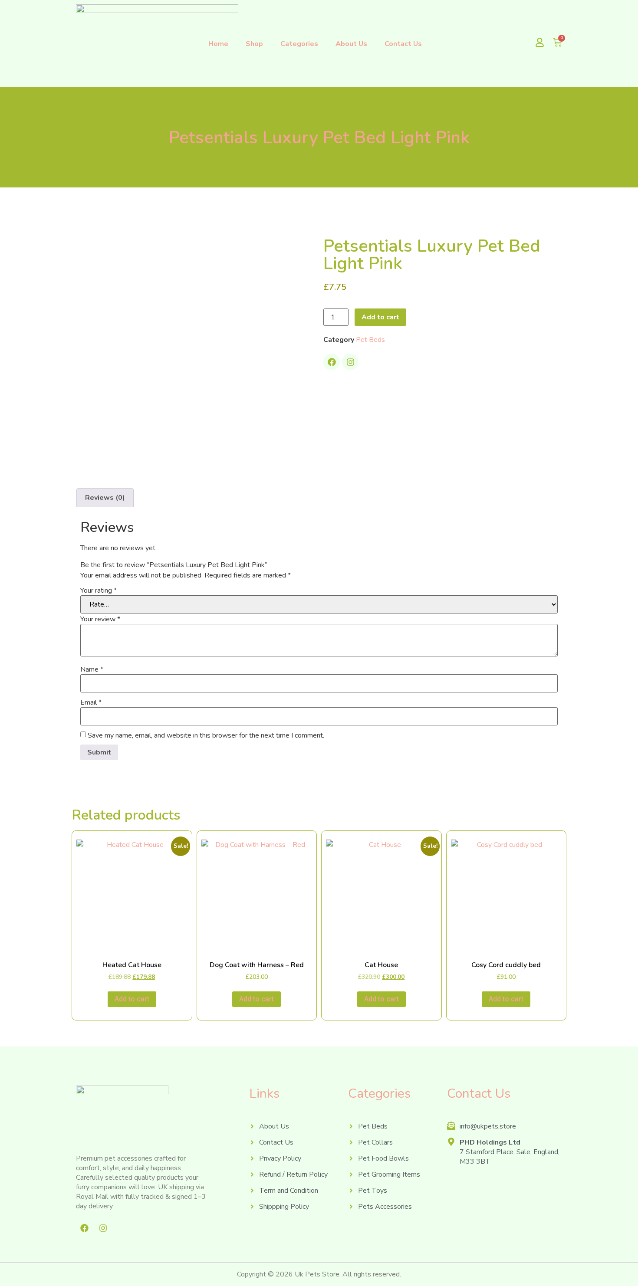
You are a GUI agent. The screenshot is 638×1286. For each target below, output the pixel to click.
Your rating (98, 590)
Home (218, 44)
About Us (351, 44)
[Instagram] (350, 362)
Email (91, 702)
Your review (100, 619)
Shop (254, 44)
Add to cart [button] (132, 999)
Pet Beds (370, 339)
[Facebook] (331, 362)
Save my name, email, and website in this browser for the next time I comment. (206, 735)
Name (91, 669)
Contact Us (403, 44)
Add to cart (380, 317)
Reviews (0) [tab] (105, 497)
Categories (299, 44)
